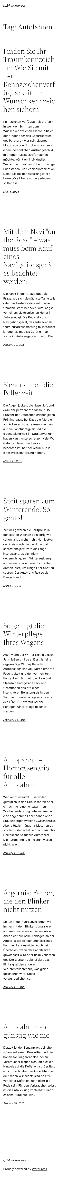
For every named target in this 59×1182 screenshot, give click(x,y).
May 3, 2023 (11, 191)
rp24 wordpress (14, 5)
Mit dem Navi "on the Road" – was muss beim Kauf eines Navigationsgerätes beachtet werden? (29, 256)
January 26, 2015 (14, 987)
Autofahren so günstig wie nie (26, 1031)
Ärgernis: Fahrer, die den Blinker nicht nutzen (28, 901)
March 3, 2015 (12, 585)
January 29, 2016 (14, 344)
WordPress (39, 1169)
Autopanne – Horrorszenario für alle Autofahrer (26, 772)
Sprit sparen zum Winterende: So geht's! (29, 509)
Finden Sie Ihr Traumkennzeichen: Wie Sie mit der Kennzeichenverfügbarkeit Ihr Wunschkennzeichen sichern (29, 80)
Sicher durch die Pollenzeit (28, 389)
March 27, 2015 (12, 461)
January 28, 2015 (14, 853)
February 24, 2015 (14, 719)
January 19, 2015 (13, 1103)
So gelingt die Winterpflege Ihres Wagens (23, 634)
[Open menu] (54, 6)
